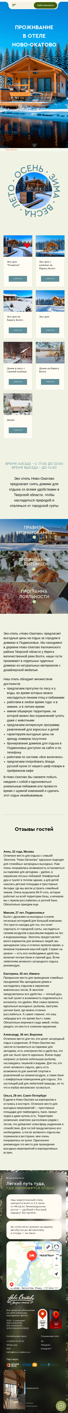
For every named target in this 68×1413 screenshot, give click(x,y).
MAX (8, 1349)
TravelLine (11, 149)
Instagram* (46, 1349)
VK (42, 1341)
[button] (14, 5)
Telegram (45, 1345)
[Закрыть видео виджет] (25, 1370)
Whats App (11, 1345)
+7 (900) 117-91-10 (15, 1341)
